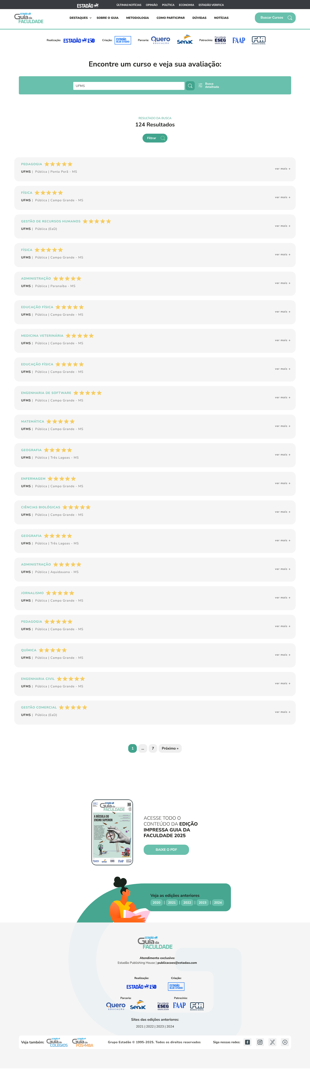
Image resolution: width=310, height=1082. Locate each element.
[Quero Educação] (160, 40)
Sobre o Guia (108, 18)
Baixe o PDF (166, 850)
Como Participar (171, 18)
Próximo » (170, 748)
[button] (275, 17)
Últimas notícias (129, 5)
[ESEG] (220, 40)
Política (168, 5)
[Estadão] (87, 4)
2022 (187, 902)
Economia (186, 5)
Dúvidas (199, 18)
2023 (203, 902)
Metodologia (137, 18)
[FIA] (259, 40)
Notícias (221, 18)
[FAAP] (239, 40)
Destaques (79, 18)
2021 (172, 902)
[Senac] (184, 40)
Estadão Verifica (211, 5)
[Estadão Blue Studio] (123, 40)
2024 (218, 902)
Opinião (152, 5)
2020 (156, 902)
